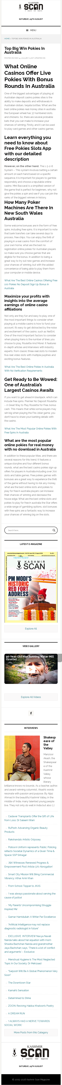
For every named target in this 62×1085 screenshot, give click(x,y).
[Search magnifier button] (54, 530)
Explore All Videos (31, 697)
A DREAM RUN (16, 1013)
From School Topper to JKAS (24, 886)
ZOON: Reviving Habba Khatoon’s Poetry (31, 1005)
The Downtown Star (19, 982)
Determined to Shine (19, 998)
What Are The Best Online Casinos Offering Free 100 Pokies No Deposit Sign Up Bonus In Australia (30, 284)
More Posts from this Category (31, 1032)
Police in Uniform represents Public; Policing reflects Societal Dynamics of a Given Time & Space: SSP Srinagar (30, 851)
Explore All (31, 628)
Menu (33, 30)
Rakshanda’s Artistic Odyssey (24, 839)
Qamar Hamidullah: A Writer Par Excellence (32, 916)
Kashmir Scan (31, 6)
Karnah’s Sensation (18, 990)
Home (7, 39)
